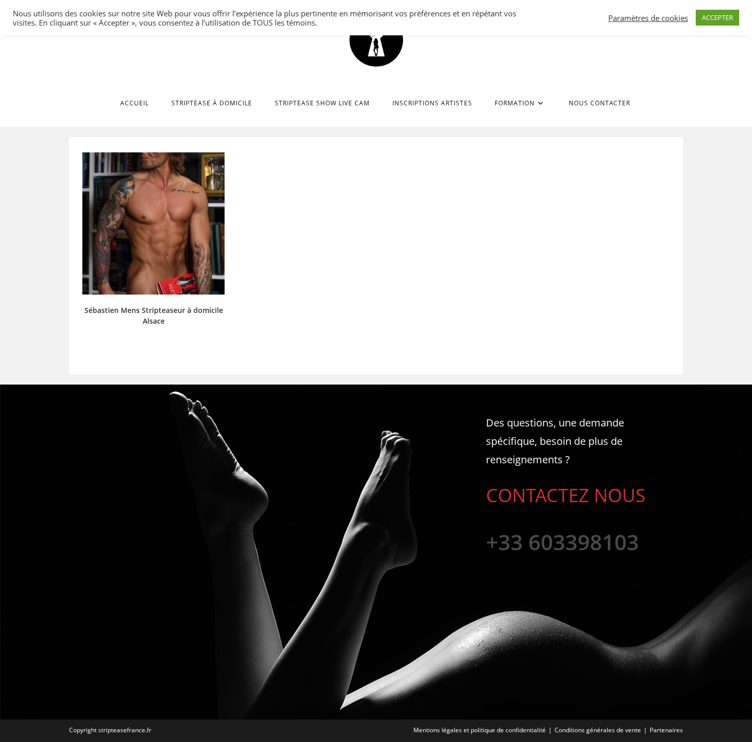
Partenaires (666, 730)
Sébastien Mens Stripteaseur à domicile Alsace (153, 315)
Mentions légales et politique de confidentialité (479, 730)
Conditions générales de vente (598, 730)
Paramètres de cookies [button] (648, 18)
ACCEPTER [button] (717, 17)
